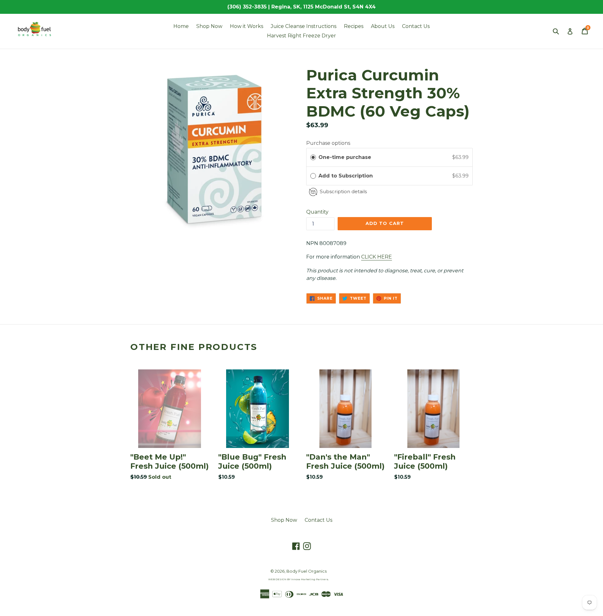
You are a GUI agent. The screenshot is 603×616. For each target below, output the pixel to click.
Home (181, 26)
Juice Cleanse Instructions (303, 26)
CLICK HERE (376, 257)
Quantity (317, 212)
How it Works (246, 26)
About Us (382, 26)
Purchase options (328, 143)
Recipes (353, 26)
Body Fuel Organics (306, 571)
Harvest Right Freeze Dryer (301, 36)
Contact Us (416, 26)
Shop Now (209, 26)
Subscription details (343, 191)
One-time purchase (344, 157)
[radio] (313, 157)
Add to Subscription (346, 176)
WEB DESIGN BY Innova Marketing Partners (298, 579)
